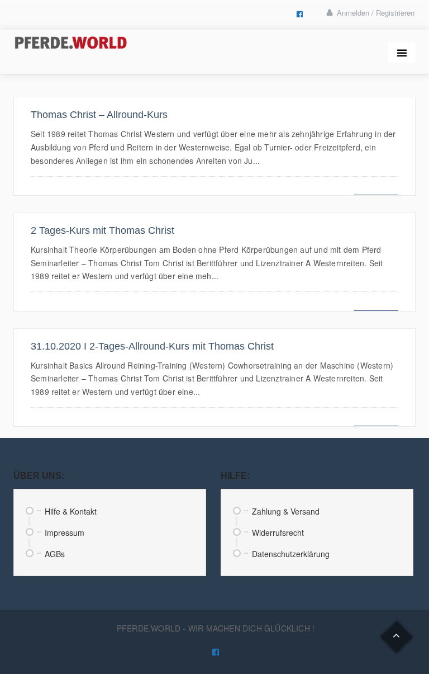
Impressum (64, 532)
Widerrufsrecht (278, 532)
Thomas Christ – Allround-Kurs (99, 114)
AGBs (55, 554)
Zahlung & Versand (286, 511)
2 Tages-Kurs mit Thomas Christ (102, 230)
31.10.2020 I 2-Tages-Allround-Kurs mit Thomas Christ (152, 346)
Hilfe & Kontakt (71, 511)
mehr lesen (376, 189)
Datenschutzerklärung (291, 554)
